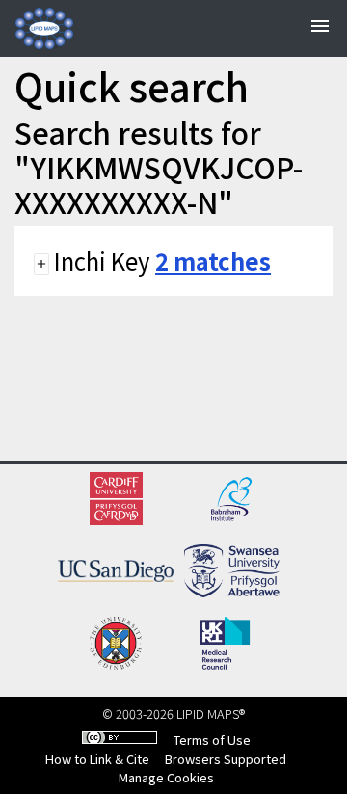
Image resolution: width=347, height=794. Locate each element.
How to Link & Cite (97, 759)
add (41, 264)
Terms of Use (212, 739)
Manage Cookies (166, 777)
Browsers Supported (225, 759)
